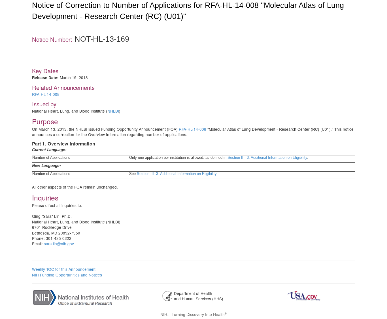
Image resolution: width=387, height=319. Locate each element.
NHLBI (113, 111)
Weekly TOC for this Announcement (63, 269)
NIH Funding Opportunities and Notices (67, 275)
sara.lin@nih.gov (59, 243)
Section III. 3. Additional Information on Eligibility (267, 157)
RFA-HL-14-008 (45, 94)
